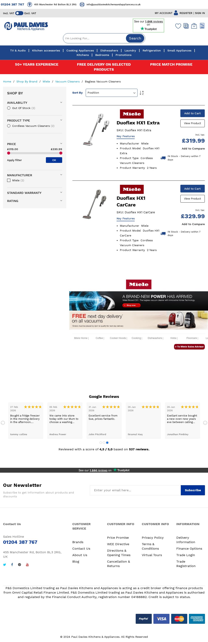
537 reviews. (139, 449)
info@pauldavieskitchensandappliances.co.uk (110, 4)
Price (11, 144)
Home (7, 81)
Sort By (77, 92)
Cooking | (137, 339)
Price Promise (118, 537)
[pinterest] (19, 565)
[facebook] (12, 565)
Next (205, 423)
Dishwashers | (155, 339)
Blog (75, 561)
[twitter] (4, 565)
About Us (79, 555)
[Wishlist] (177, 26)
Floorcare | (192, 339)
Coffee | (100, 339)
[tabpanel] (25, 420)
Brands (77, 542)
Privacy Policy (153, 537)
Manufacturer (19, 175)
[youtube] (27, 565)
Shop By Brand (27, 81)
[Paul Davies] (26, 26)
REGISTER (186, 13)
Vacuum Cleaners (68, 81)
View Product (192, 123)
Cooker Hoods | (118, 339)
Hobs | (174, 339)
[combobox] (104, 38)
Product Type (18, 120)
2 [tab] (104, 442)
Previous (3, 423)
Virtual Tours (152, 555)
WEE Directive (118, 544)
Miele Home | (81, 339)
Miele (47, 81)
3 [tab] (107, 442)
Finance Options (189, 548)
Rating (12, 201)
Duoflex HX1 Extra (138, 123)
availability (17, 103)
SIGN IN (200, 13)
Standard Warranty (24, 193)
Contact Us (81, 548)
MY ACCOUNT (163, 13)
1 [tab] (101, 442)
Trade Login (185, 555)
